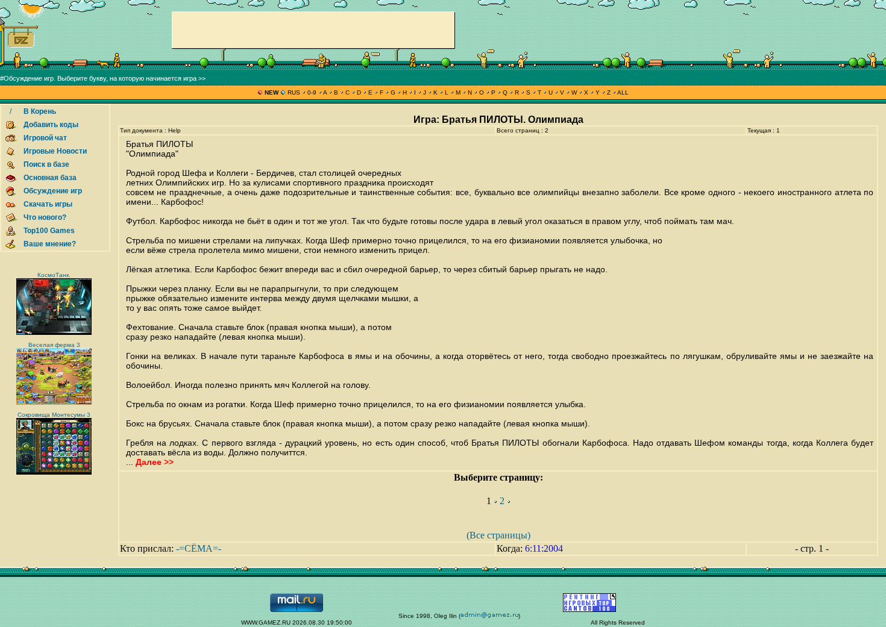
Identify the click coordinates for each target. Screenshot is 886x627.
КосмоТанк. (54, 275)
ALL (622, 92)
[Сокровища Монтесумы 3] (54, 472)
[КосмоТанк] (54, 332)
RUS (294, 92)
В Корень (40, 111)
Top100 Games (49, 230)
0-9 (312, 92)
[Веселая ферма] (54, 402)
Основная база (50, 177)
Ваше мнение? (50, 244)
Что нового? (45, 217)
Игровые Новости (55, 151)
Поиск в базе (46, 164)
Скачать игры (48, 204)
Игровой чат (45, 138)
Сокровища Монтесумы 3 (53, 414)
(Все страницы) (498, 535)
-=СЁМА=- (198, 548)
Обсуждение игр (53, 191)
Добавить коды (51, 124)
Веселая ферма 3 (54, 345)
